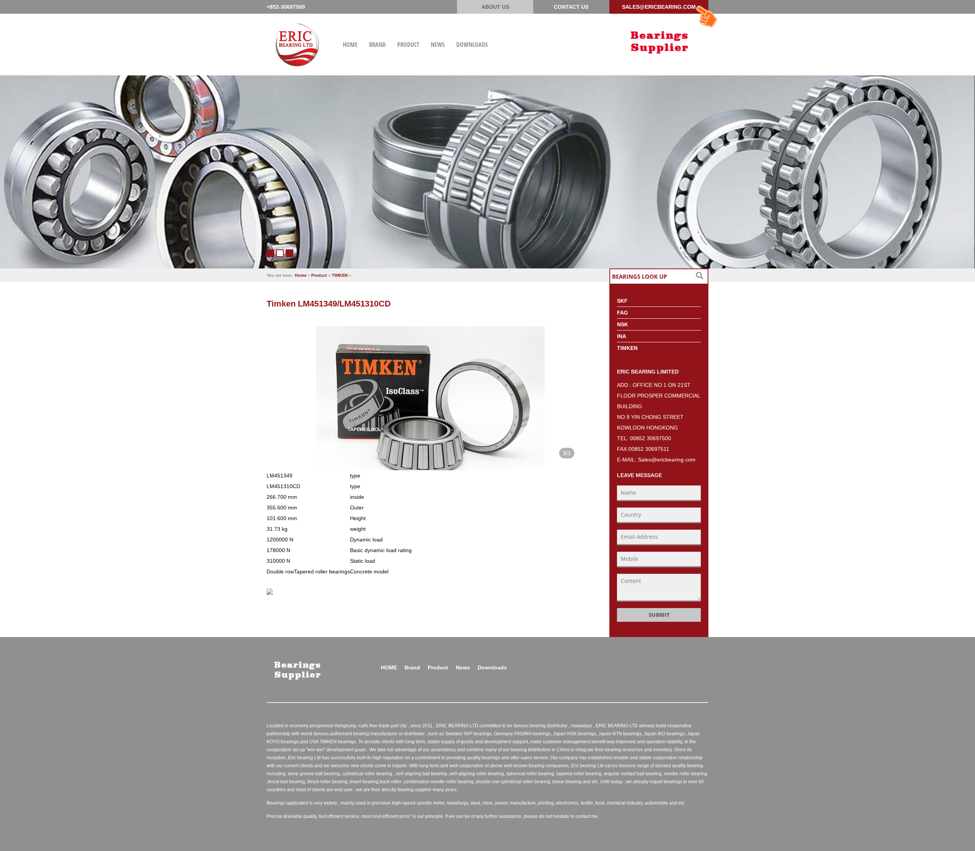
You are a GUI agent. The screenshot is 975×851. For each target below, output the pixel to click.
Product (319, 275)
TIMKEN (340, 275)
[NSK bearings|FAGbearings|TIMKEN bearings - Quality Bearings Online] (659, 41)
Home (301, 275)
